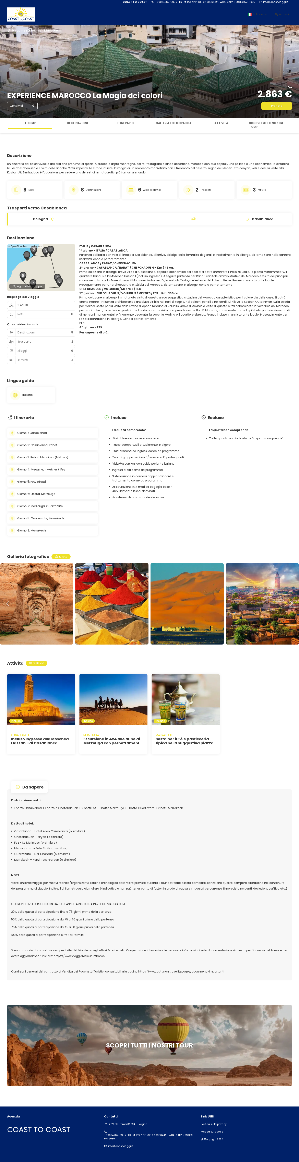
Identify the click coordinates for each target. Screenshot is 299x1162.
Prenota (276, 106)
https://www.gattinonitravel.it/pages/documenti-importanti (181, 971)
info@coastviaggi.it (275, 2)
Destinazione (78, 123)
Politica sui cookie (212, 1131)
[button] (4, 125)
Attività (221, 123)
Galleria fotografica (173, 123)
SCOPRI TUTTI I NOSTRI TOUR (266, 125)
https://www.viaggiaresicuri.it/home (79, 956)
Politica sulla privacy (214, 1124)
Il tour (30, 123)
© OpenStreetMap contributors (25, 246)
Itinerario (125, 123)
